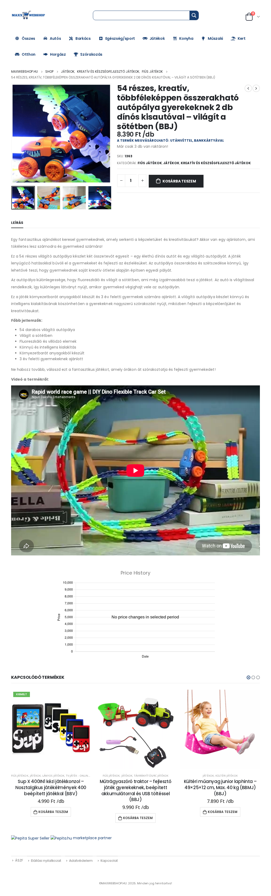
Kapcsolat (109, 860)
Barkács (83, 38)
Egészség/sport (120, 38)
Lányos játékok (53, 775)
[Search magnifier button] (193, 15)
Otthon (28, 54)
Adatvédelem (81, 860)
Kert (242, 38)
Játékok (157, 38)
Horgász (58, 54)
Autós (55, 38)
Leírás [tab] (17, 222)
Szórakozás (91, 54)
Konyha (186, 38)
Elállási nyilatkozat (46, 860)
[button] (248, 677)
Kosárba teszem (179, 181)
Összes (28, 38)
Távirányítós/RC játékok (151, 775)
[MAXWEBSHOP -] (28, 15)
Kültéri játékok (226, 775)
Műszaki (215, 38)
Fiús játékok (150, 163)
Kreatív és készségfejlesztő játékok (216, 163)
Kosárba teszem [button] (53, 812)
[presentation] (12, 134)
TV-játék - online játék (82, 775)
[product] (135, 729)
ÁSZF (19, 860)
